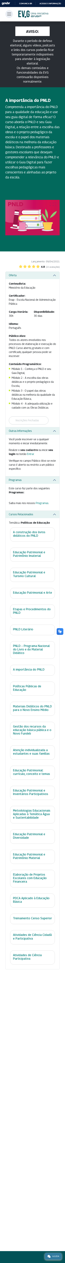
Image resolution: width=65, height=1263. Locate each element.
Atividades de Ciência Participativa (27, 956)
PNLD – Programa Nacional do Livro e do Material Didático (31, 649)
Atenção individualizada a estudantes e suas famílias (31, 751)
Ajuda (55, 1256)
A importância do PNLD (28, 669)
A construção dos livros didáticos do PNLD (29, 533)
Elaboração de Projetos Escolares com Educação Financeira (30, 878)
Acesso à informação (50, 3)
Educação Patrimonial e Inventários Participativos (30, 792)
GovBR (6, 3)
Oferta (12, 275)
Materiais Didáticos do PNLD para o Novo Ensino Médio (32, 708)
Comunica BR (25, 3)
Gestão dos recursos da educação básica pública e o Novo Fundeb (32, 730)
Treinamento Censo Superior (32, 918)
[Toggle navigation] (9, 14)
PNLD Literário (23, 629)
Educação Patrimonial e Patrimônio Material (29, 856)
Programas (15, 480)
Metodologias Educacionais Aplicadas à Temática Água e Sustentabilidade (31, 814)
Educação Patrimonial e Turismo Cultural (29, 574)
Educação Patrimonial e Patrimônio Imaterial (29, 553)
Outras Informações (20, 431)
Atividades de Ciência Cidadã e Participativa (32, 936)
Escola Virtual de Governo (33, 14)
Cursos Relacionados (21, 514)
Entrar (30, 454)
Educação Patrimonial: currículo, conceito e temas (31, 772)
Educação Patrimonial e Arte (32, 592)
